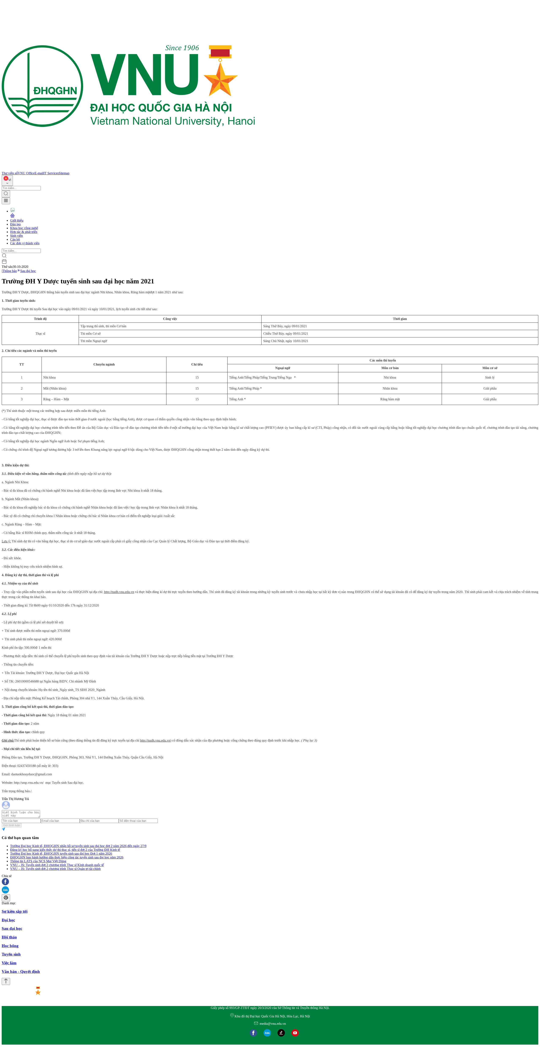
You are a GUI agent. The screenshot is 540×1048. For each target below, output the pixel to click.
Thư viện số (10, 173)
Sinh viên (16, 235)
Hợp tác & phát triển (23, 232)
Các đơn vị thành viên (24, 243)
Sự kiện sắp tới (14, 911)
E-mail (39, 173)
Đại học (8, 920)
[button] (270, 882)
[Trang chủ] (128, 169)
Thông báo (9, 271)
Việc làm (9, 963)
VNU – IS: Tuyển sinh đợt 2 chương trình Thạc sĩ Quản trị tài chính (55, 869)
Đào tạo (15, 224)
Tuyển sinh (11, 954)
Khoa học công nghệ (24, 228)
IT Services (51, 173)
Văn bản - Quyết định (21, 971)
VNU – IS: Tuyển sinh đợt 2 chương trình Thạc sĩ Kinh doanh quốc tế (57, 865)
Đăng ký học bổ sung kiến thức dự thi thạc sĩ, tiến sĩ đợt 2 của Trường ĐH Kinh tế (65, 850)
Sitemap (64, 173)
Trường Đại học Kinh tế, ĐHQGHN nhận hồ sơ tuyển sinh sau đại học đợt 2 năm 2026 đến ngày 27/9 (78, 846)
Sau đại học (28, 271)
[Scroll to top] (6, 981)
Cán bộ (15, 239)
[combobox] (7, 180)
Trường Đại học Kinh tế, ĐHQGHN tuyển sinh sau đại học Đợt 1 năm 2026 (61, 853)
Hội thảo (9, 937)
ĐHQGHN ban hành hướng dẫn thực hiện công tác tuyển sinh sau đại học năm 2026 (66, 857)
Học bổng (10, 946)
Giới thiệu (16, 220)
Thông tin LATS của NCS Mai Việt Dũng (38, 861)
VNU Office (26, 173)
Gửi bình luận (11, 825)
